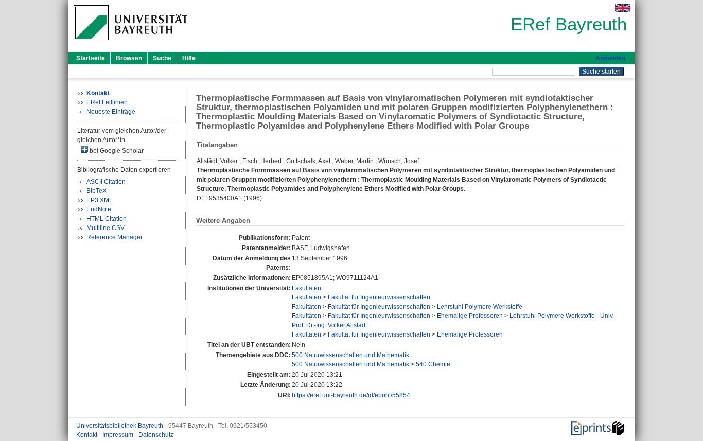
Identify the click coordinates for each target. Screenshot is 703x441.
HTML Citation (106, 218)
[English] (622, 8)
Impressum (118, 434)
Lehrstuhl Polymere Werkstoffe (479, 306)
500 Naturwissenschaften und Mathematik (350, 355)
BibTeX (96, 191)
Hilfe (189, 58)
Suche (162, 58)
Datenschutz (155, 434)
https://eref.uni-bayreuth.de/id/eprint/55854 (351, 395)
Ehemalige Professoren (470, 316)
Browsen (129, 58)
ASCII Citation (106, 181)
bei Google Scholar (116, 150)
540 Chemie (433, 364)
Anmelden (610, 58)
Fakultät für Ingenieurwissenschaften (379, 297)
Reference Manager (114, 237)
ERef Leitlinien (107, 102)
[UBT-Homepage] (130, 43)
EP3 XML (99, 200)
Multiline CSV (105, 228)
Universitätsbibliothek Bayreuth (120, 425)
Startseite (90, 58)
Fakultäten (306, 288)
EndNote (98, 209)
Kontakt (87, 434)
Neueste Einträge (110, 111)
